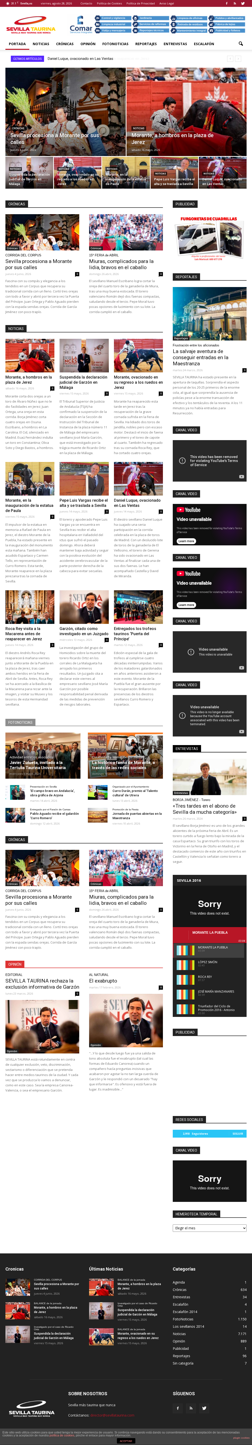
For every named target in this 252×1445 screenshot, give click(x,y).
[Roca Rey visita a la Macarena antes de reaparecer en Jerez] (29, 607)
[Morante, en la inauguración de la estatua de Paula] (126, 173)
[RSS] (234, 3)
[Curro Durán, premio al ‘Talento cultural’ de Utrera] (98, 792)
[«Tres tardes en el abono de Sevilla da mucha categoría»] (210, 777)
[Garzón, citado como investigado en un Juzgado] (84, 607)
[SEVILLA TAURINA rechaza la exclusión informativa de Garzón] (42, 1026)
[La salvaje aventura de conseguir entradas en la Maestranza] (210, 314)
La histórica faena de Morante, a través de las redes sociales (123, 765)
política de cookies (61, 1435)
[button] (241, 44)
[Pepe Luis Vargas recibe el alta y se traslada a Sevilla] (174, 173)
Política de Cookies (109, 3)
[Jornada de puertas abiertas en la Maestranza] (98, 815)
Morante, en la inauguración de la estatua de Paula (29, 505)
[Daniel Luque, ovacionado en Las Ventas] (223, 173)
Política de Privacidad (140, 3)
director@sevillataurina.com (112, 1415)
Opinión (87, 43)
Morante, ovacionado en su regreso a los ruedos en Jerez (138, 382)
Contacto (86, 3)
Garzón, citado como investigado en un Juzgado (87, 58)
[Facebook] (226, 3)
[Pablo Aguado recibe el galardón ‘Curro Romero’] (15, 815)
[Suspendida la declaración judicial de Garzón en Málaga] (29, 173)
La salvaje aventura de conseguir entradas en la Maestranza (200, 357)
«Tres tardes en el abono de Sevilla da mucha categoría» (205, 809)
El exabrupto (103, 981)
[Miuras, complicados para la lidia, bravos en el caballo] (126, 232)
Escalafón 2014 (185, 1311)
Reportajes (146, 43)
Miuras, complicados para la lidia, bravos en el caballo (121, 264)
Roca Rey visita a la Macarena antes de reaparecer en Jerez (23, 633)
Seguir (238, 1133)
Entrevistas (175, 43)
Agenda (179, 1282)
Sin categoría (183, 1363)
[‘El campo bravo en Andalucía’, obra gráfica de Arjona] (15, 792)
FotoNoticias (115, 43)
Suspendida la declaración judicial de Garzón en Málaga (83, 382)
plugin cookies (241, 1437)
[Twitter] (243, 3)
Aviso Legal (166, 3)
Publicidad (181, 1348)
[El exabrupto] (126, 1020)
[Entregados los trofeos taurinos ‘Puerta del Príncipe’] (138, 607)
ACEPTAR (126, 1441)
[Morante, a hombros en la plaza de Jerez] (186, 119)
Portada (17, 43)
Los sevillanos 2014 (188, 1326)
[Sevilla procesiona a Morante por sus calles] (65, 119)
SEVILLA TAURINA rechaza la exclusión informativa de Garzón (42, 984)
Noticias (41, 43)
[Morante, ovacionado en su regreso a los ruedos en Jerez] (78, 173)
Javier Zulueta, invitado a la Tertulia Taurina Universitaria (38, 765)
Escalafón (204, 43)
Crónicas (65, 43)
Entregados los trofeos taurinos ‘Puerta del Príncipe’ (135, 633)
